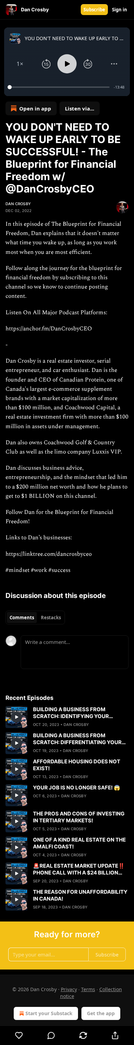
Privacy (69, 989)
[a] (16, 717)
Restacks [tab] (51, 617)
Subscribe (94, 10)
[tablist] (35, 617)
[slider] (60, 87)
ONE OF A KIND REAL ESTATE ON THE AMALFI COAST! (79, 843)
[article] (67, 717)
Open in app (35, 108)
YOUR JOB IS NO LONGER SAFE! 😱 (76, 787)
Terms (88, 989)
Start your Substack (48, 1013)
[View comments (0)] (51, 1035)
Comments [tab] (22, 617)
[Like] (18, 1035)
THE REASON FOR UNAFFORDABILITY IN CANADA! (80, 895)
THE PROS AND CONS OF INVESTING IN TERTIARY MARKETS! (78, 817)
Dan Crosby (18, 203)
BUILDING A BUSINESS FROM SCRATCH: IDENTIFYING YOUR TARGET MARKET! (71, 713)
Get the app (101, 1013)
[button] (20, 64)
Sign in (119, 10)
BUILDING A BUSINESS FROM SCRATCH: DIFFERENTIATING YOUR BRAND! (77, 739)
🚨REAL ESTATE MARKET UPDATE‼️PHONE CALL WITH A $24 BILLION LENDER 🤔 (79, 869)
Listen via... (79, 108)
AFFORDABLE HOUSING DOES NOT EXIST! (76, 765)
